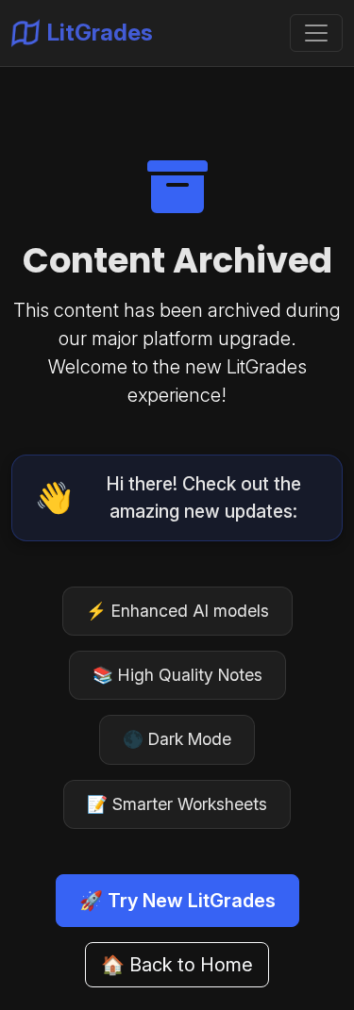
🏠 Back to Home (177, 964)
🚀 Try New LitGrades (177, 900)
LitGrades (100, 32)
